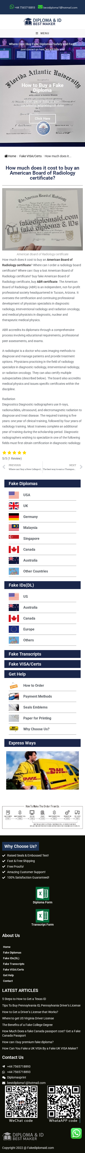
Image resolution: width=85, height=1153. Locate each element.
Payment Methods (37, 696)
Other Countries (35, 571)
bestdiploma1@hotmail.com (60, 7)
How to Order (33, 685)
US (25, 596)
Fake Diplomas (23, 483)
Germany (30, 517)
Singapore (31, 538)
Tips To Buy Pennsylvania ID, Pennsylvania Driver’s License (41, 1005)
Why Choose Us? (36, 729)
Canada (29, 549)
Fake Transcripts (25, 654)
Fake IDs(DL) (21, 585)
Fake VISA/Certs (30, 156)
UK (25, 506)
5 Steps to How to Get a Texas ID (24, 999)
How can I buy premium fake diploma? (28, 1042)
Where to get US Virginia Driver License (28, 1018)
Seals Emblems (35, 707)
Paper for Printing (37, 718)
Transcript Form (42, 924)
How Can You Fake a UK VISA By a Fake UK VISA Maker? (40, 1048)
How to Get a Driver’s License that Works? (30, 1012)
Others (28, 640)
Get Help (8, 975)
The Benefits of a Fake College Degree (27, 1025)
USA (26, 495)
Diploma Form (42, 902)
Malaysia (30, 528)
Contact (8, 981)
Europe (28, 629)
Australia (30, 560)
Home (12, 156)
